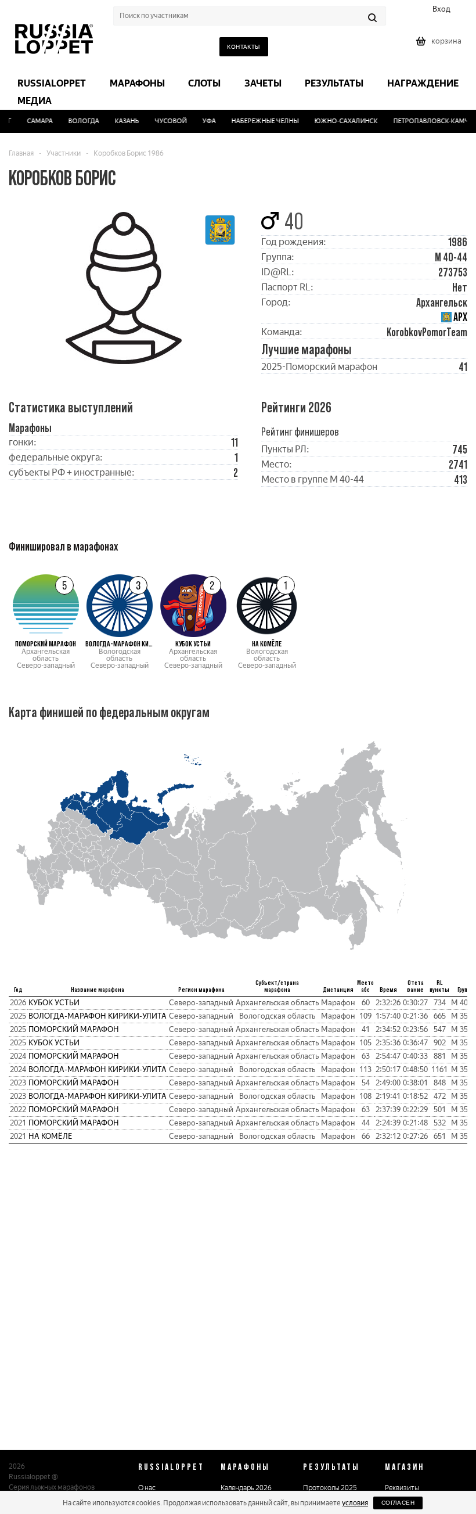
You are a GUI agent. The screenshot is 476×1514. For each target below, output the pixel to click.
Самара (34, 121)
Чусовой (165, 121)
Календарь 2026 (246, 1488)
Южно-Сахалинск (340, 121)
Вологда (78, 121)
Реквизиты (402, 1488)
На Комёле (50, 1136)
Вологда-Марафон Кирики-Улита (97, 1016)
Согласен (397, 1502)
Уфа (203, 121)
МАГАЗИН (404, 1466)
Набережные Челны (259, 121)
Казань (121, 121)
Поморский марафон (73, 1029)
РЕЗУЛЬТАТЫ (331, 1466)
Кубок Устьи (54, 1002)
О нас (147, 1488)
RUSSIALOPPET (171, 1466)
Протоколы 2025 (330, 1488)
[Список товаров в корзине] (440, 45)
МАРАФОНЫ (245, 1466)
